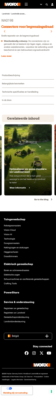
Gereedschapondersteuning (16, 317)
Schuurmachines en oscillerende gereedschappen (26, 279)
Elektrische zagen (12, 274)
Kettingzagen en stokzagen (16, 247)
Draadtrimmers (11, 256)
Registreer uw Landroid (14, 312)
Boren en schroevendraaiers (16, 270)
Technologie (9, 239)
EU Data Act (29, 377)
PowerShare (11, 292)
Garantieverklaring (30, 379)
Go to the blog (41, 199)
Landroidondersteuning (14, 321)
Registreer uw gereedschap (16, 308)
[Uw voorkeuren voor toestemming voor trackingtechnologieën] (51, 391)
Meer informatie (18, 187)
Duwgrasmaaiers (12, 243)
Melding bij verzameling (15, 392)
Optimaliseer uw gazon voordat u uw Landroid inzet (28, 170)
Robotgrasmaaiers (12, 225)
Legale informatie (17, 379)
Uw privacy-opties (21, 388)
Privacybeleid (38, 377)
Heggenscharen (11, 252)
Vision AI (8, 234)
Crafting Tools (10, 283)
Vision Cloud (10, 230)
